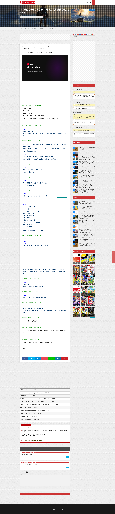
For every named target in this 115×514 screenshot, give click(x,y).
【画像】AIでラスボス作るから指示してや (29, 419)
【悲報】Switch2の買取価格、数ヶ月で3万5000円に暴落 (33, 413)
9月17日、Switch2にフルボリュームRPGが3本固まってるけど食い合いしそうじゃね (87, 230)
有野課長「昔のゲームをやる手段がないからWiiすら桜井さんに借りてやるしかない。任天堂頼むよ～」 (43, 395)
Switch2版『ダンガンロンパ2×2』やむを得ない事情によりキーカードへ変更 (37, 401)
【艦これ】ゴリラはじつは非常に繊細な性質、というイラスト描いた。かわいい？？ (39, 404)
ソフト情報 (27, 28)
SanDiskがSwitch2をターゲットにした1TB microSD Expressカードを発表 (87, 167)
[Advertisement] (45, 37)
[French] (87, 34)
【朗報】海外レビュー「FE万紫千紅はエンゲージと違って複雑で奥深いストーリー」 (87, 235)
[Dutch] (90, 34)
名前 (20, 487)
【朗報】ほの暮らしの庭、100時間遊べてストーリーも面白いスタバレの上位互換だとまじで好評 (87, 216)
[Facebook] (25, 358)
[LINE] (51, 358)
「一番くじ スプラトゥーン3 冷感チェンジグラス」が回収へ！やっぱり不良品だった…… (40, 398)
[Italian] (92, 34)
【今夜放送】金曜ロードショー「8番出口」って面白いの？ (33, 416)
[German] (85, 34)
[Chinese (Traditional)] (80, 34)
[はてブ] (38, 358)
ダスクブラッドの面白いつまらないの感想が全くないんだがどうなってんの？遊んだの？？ (84, 117)
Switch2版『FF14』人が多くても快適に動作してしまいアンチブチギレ (87, 202)
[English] (76, 34)
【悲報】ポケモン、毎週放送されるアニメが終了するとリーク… (87, 207)
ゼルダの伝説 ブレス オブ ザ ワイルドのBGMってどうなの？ (49, 28)
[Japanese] (74, 34)
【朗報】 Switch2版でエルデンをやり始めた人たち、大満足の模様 (35, 393)
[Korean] (83, 34)
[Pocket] (44, 358)
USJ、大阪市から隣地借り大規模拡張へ (29, 407)
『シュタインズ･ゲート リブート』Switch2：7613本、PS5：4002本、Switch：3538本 (86, 185)
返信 (67, 457)
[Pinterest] (64, 358)
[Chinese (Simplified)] (78, 34)
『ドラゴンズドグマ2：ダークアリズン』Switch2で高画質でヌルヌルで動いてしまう (87, 181)
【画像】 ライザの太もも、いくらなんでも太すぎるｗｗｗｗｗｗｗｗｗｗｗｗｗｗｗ (39, 389)
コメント (22, 474)
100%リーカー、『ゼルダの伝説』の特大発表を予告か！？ (87, 148)
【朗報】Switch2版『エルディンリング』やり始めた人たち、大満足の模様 (87, 153)
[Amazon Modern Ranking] (92, 317)
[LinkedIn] (58, 358)
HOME (22, 28)
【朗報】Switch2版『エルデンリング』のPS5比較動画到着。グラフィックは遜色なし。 (87, 157)
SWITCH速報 (61, 509)
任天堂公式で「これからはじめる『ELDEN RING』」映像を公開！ (86, 171)
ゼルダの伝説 (93, 9)
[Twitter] (31, 358)
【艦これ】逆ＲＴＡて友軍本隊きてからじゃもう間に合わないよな (35, 410)
